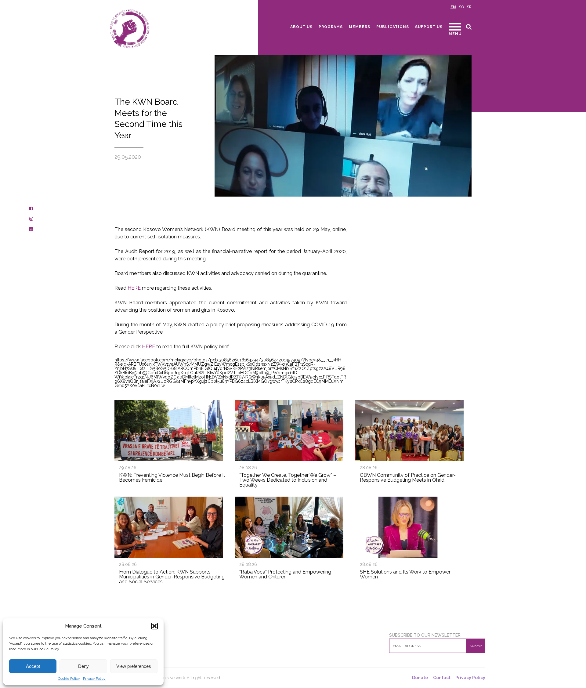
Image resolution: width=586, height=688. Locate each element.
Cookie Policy (69, 678)
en (453, 7)
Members (359, 27)
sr (469, 7)
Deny (83, 666)
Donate (420, 677)
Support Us (429, 27)
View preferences (133, 666)
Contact (441, 677)
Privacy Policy (94, 678)
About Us (301, 27)
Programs (331, 27)
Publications (392, 27)
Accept (33, 666)
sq (461, 7)
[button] (154, 626)
